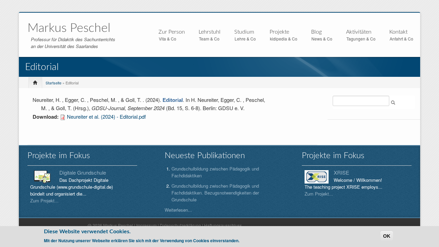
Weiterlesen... (178, 210)
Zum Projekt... (44, 200)
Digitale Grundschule (82, 172)
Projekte (279, 32)
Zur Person (171, 32)
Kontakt (398, 32)
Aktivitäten (358, 32)
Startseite (53, 82)
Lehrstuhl (210, 32)
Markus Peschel (68, 28)
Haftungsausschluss (223, 225)
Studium (244, 32)
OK (386, 236)
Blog (316, 32)
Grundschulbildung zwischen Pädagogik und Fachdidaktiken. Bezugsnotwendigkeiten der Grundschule (215, 193)
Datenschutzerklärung (180, 225)
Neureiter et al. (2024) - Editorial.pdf (106, 116)
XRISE (341, 172)
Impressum (146, 225)
